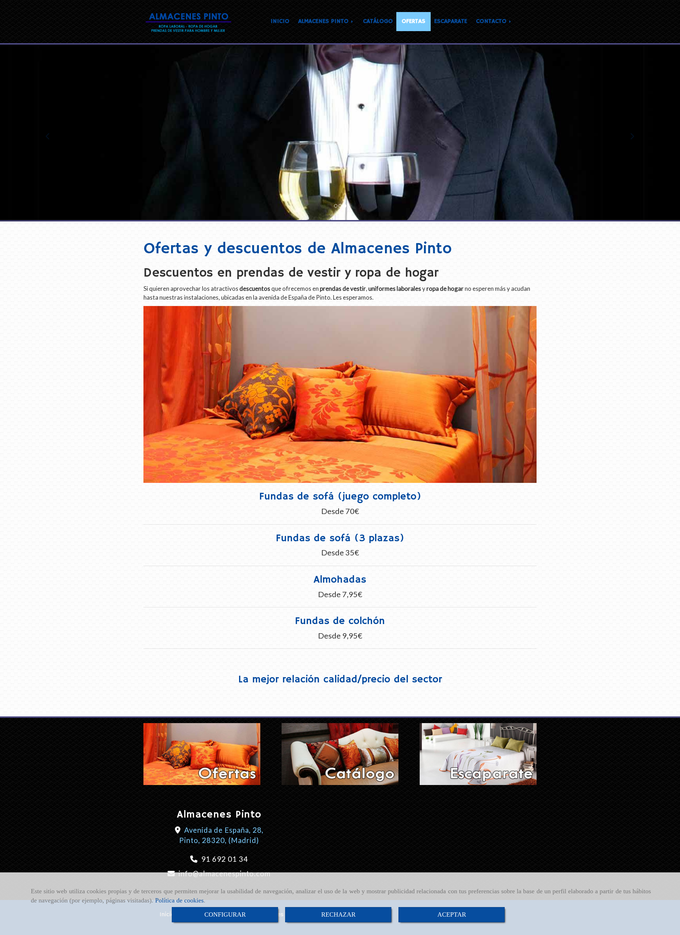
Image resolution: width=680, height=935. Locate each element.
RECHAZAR (338, 914)
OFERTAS (413, 21)
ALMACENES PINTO (324, 21)
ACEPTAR (451, 914)
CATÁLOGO (378, 21)
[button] (51, 133)
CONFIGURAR (225, 914)
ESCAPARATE (450, 21)
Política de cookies (179, 900)
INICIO (280, 21)
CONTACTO (492, 21)
